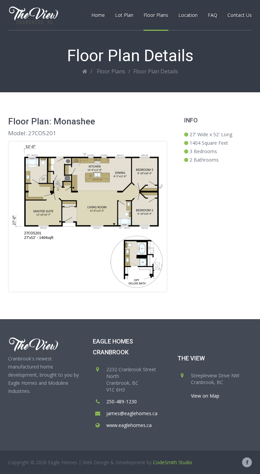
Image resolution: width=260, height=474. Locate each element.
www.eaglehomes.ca (129, 425)
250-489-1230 (121, 401)
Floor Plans (111, 71)
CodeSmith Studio (172, 462)
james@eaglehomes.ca (131, 413)
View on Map (205, 396)
